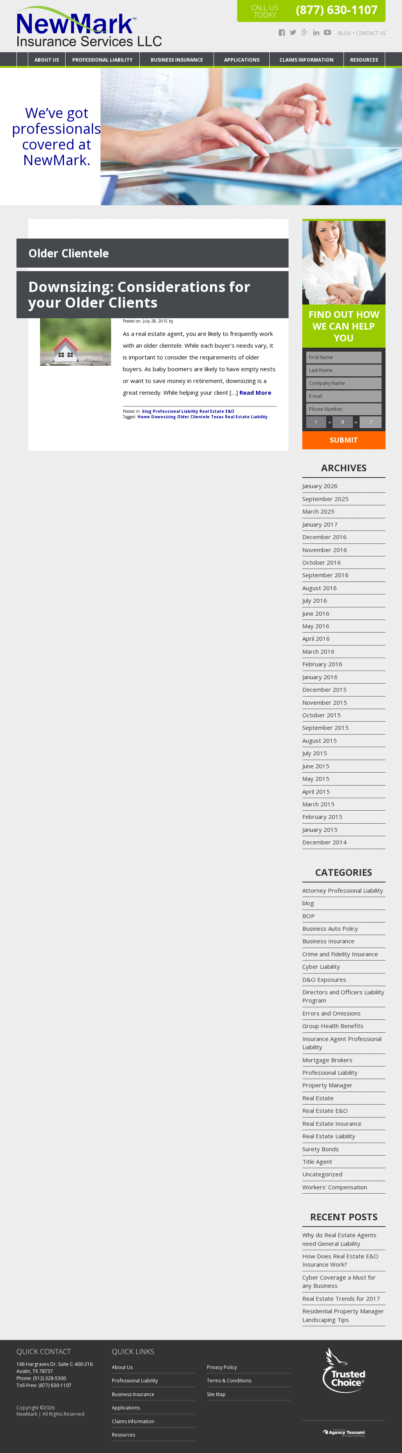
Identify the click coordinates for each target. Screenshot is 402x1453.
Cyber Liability (321, 966)
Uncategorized (322, 1174)
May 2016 (315, 626)
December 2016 (324, 537)
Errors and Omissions (331, 1013)
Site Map (216, 1394)
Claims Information (307, 60)
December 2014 (324, 842)
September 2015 (325, 727)
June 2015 (315, 766)
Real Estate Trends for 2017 (341, 1298)
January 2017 (320, 524)
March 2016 (318, 651)
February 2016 (322, 664)
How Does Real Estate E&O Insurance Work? (340, 1260)
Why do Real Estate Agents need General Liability (339, 1239)
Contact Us (371, 33)
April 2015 (316, 791)
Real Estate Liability (328, 1136)
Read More (255, 392)
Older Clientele (193, 416)
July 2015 (314, 753)
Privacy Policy (222, 1367)
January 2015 (320, 829)
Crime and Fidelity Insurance (340, 954)
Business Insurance (177, 60)
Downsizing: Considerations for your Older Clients (139, 294)
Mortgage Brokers (327, 1060)
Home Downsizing (156, 416)
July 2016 (314, 600)
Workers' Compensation (334, 1187)
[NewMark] (89, 26)
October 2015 (321, 715)
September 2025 (325, 499)
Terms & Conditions (229, 1380)
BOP (308, 916)
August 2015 (319, 740)
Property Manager (327, 1085)
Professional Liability (102, 60)
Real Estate (318, 1098)
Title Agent (317, 1161)
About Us (47, 60)
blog (147, 411)
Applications (241, 60)
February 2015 (322, 816)
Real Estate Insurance (332, 1123)
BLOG (344, 33)
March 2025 (318, 511)
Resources (364, 60)
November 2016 (324, 550)
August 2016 (319, 588)
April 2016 (316, 638)
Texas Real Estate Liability (239, 416)
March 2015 (318, 804)
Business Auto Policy (330, 928)
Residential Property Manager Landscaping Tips (343, 1315)
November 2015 (324, 702)
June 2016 (315, 613)
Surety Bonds (320, 1149)
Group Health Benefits (333, 1026)
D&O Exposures (324, 979)
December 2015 (324, 689)
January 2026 (320, 486)
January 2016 (320, 677)
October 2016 (321, 562)
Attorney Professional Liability (342, 890)
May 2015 (315, 778)
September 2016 (325, 575)
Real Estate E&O (216, 411)
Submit (344, 440)
